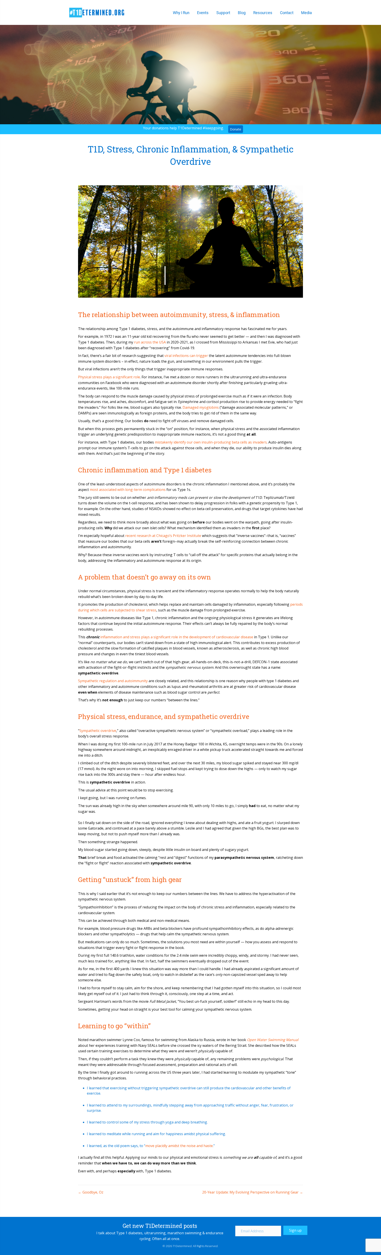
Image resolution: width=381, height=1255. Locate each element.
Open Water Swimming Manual (272, 1039)
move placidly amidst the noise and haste (179, 1145)
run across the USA (150, 342)
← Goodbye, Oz (90, 1192)
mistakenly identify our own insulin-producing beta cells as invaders (211, 442)
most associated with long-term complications (128, 489)
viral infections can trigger (186, 355)
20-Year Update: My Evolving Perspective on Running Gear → (252, 1192)
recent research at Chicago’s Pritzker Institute (163, 535)
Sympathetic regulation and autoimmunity (113, 680)
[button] (295, 1230)
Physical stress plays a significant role (109, 377)
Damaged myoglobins (201, 407)
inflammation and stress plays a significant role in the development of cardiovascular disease (176, 637)
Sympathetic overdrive (97, 730)
